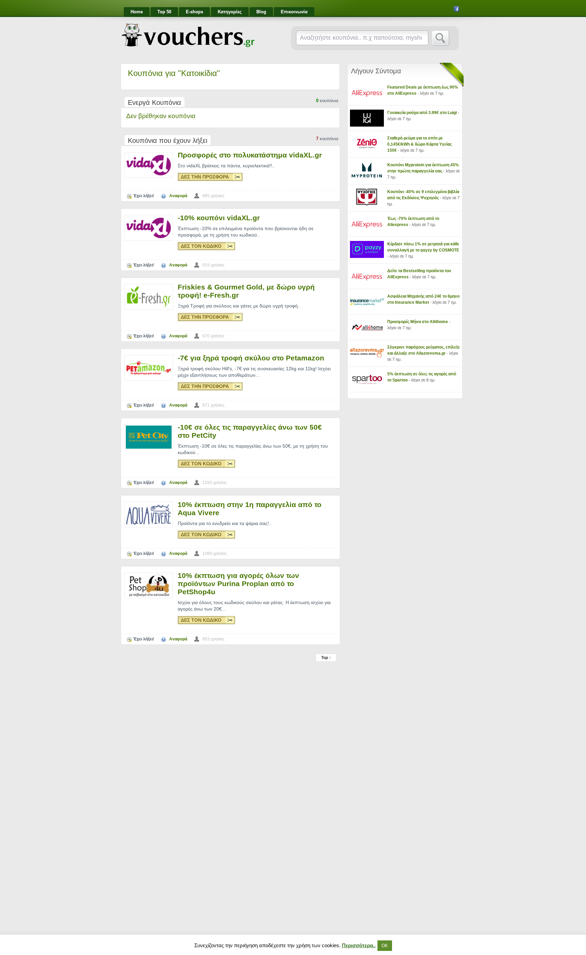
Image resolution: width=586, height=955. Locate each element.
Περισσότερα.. (359, 945)
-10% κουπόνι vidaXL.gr (219, 218)
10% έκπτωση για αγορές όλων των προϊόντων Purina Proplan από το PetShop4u (238, 584)
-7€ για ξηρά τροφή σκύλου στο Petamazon (251, 358)
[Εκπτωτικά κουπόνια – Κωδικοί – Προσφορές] (188, 35)
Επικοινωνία (294, 11)
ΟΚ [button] (385, 945)
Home (137, 11)
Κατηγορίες (230, 11)
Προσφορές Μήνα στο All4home (418, 321)
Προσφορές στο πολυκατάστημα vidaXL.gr (250, 155)
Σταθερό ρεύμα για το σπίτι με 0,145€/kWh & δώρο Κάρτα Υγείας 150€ (419, 144)
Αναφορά (178, 195)
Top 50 (164, 11)
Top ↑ (326, 657)
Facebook (456, 9)
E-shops (194, 11)
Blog (261, 11)
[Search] (441, 38)
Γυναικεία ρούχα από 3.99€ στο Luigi (422, 112)
